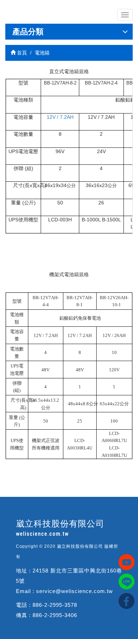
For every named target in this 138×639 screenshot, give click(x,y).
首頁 (21, 53)
